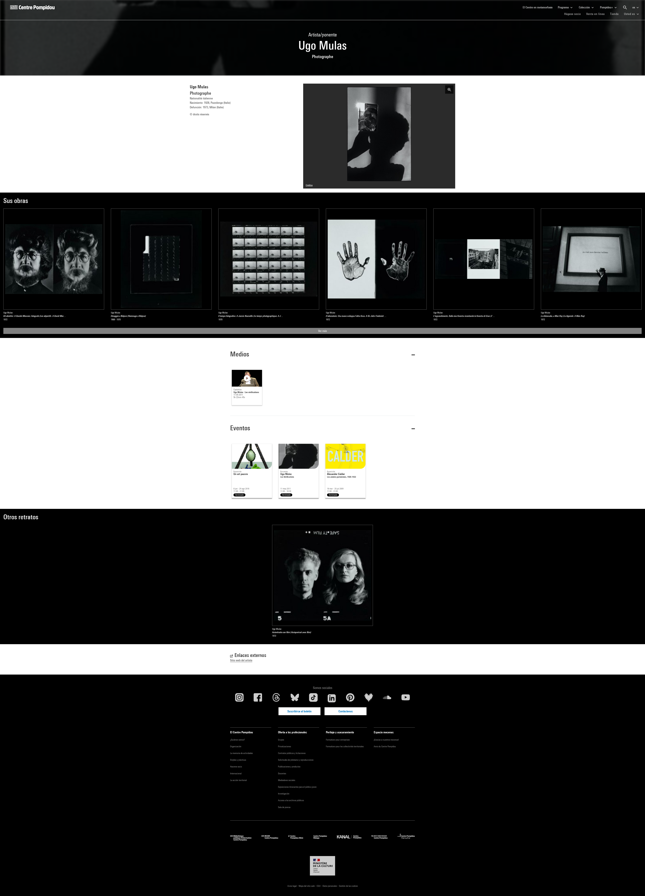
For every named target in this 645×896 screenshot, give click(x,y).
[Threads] (276, 698)
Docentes (282, 773)
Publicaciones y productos (289, 766)
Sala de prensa (284, 807)
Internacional (236, 773)
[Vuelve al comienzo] (637, 888)
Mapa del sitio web (307, 886)
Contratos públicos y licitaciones (292, 753)
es (634, 7)
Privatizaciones (284, 746)
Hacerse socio (236, 766)
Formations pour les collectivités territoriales (345, 746)
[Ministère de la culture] (322, 866)
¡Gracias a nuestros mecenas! (386, 739)
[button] (322, 354)
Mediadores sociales (286, 780)
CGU (319, 886)
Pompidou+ (607, 7)
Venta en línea (595, 14)
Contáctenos (345, 711)
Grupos (281, 739)
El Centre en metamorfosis (539, 7)
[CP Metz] (298, 839)
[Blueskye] (295, 698)
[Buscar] (625, 7)
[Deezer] (368, 698)
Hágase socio (574, 14)
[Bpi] (243, 839)
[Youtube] (405, 698)
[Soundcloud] (387, 698)
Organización (235, 746)
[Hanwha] (406, 839)
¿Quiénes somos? (237, 739)
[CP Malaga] (322, 839)
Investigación (283, 793)
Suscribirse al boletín (299, 711)
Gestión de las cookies (348, 886)
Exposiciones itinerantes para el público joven (297, 787)
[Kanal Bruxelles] (351, 839)
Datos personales (329, 886)
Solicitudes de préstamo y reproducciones (295, 760)
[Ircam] (272, 839)
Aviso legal (292, 886)
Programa (563, 7)
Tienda (615, 14)
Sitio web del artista (241, 660)
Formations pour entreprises (338, 739)
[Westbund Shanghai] (382, 839)
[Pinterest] (350, 698)
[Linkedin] (331, 698)
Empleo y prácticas (238, 760)
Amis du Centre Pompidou (385, 746)
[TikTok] (313, 698)
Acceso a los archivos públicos (291, 800)
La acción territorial (238, 780)
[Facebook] (258, 698)
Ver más (322, 331)
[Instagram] (239, 698)
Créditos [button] (309, 185)
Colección (585, 7)
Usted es (630, 14)
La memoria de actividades (241, 753)
